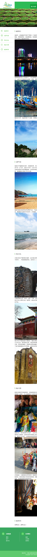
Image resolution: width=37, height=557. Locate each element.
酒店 (26, 537)
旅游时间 (6, 49)
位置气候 (6, 35)
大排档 (27, 539)
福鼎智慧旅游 (7, 7)
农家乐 (27, 540)
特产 (7, 539)
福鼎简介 (6, 31)
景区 (7, 537)
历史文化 (6, 40)
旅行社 (8, 540)
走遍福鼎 (8, 534)
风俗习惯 (6, 45)
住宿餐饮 (27, 534)
